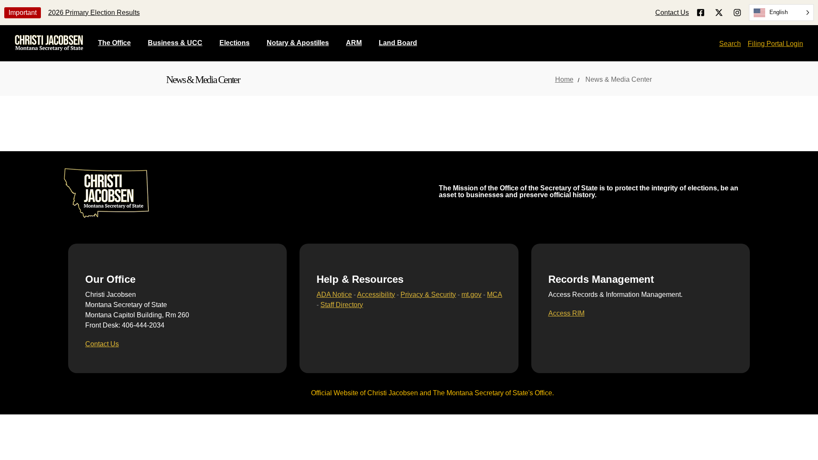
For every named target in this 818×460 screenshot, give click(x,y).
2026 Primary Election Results (94, 12)
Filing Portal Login (775, 43)
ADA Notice (334, 294)
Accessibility (376, 294)
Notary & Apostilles (298, 42)
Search (730, 43)
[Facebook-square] (701, 13)
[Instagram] (737, 13)
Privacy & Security (428, 294)
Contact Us (672, 12)
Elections (234, 42)
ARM (354, 42)
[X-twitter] (719, 13)
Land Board (398, 42)
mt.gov (471, 294)
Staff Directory (341, 304)
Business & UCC (175, 42)
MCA (494, 294)
